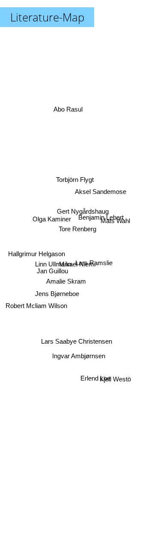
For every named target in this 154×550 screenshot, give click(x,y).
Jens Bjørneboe (57, 292)
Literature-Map (47, 17)
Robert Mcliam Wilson (36, 307)
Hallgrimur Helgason (35, 254)
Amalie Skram (66, 283)
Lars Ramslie (94, 257)
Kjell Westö (115, 380)
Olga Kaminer (52, 217)
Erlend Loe (95, 380)
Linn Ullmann (53, 262)
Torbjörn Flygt (75, 179)
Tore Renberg (77, 229)
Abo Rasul (69, 107)
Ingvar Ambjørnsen (78, 356)
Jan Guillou (52, 270)
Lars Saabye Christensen (77, 341)
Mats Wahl (115, 221)
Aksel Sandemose (100, 187)
